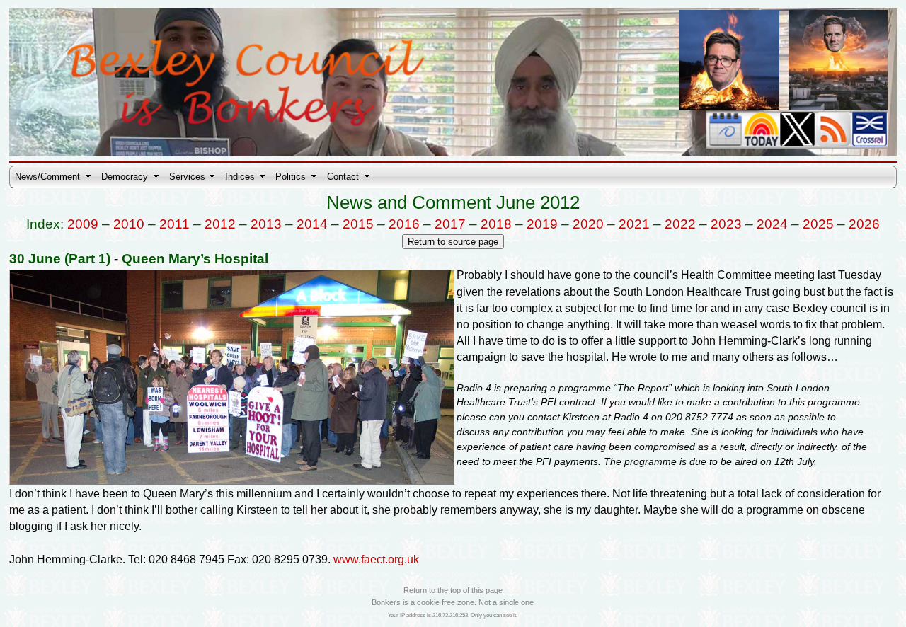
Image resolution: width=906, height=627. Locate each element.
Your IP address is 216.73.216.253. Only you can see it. (452, 615)
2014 (312, 224)
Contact (343, 176)
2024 (772, 224)
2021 (634, 224)
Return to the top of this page (453, 590)
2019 (542, 224)
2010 (128, 224)
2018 (496, 224)
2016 (404, 224)
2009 (82, 224)
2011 (174, 224)
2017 (450, 224)
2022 (680, 224)
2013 (266, 224)
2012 (220, 224)
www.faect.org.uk (376, 559)
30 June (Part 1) (59, 258)
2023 (726, 224)
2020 (588, 224)
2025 (818, 224)
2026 (864, 224)
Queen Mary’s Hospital (195, 258)
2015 (358, 224)
